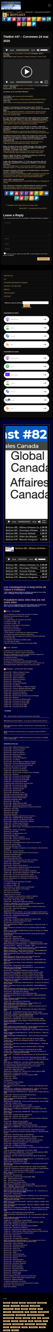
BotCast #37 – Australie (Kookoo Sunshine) (18, 1114)
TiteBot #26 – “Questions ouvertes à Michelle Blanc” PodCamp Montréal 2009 (24, 1047)
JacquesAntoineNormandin (35, 1315)
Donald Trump (8, 1308)
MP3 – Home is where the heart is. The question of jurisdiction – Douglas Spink (24, 1172)
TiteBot (42, 1327)
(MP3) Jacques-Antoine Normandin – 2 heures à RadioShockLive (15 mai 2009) (25, 1086)
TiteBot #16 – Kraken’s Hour (13, 1103)
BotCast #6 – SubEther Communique (15, 1270)
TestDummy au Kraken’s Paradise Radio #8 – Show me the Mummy (25, 1166)
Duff (17, 1308)
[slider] (44, 49)
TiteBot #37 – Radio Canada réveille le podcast (19, 861)
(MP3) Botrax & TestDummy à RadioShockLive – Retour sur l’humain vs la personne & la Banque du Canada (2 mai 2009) (26, 1089)
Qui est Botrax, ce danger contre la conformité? (19, 652)
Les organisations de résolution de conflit (17, 620)
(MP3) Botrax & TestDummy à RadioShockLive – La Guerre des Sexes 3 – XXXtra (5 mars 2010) (26, 980)
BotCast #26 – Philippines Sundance (15, 1224)
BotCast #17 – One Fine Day (13, 1250)
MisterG (7, 1321)
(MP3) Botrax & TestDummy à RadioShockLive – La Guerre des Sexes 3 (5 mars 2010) (26, 983)
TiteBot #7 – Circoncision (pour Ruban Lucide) (19, 1170)
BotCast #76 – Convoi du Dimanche (15, 683)
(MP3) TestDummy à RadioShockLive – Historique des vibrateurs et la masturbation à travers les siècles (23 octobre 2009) (26, 1027)
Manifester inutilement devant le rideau (16, 616)
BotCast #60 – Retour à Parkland (14, 837)
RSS (44, 56)
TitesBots (19, 12)
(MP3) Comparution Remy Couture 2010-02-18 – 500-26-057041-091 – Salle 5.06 (25, 995)
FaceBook (7, 1312)
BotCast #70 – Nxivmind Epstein (14, 788)
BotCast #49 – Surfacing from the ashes (16, 915)
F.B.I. (40, 1308)
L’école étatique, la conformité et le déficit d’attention (21, 632)
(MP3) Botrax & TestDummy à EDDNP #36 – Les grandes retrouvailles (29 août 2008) (26, 1164)
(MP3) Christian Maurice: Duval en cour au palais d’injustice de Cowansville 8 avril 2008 (24, 1199)
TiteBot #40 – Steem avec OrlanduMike (16, 825)
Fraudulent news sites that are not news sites (24, 601)
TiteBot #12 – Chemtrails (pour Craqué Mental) (19, 1134)
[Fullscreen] (46, 82)
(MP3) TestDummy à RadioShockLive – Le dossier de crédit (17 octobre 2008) (26, 1148)
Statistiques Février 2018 (12, 840)
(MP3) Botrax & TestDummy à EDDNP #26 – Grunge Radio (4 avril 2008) (26, 1207)
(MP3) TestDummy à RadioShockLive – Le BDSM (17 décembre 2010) (25, 944)
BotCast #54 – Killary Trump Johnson (16, 865)
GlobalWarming (43, 1312)
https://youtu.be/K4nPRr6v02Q (13, 158)
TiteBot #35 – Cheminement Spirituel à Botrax (18, 901)
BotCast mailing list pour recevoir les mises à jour (20, 1276)
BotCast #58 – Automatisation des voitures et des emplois (22, 842)
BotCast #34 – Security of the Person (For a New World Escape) (24, 1129)
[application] (26, 50)
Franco (33, 1312)
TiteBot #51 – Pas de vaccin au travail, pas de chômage (21, 695)
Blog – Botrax (11, 647)
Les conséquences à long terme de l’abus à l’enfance (25, 588)
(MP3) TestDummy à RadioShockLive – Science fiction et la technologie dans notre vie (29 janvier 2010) (22, 1003)
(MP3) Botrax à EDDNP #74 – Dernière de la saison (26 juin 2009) (24, 1071)
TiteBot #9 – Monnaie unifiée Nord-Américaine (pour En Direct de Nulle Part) (25, 1156)
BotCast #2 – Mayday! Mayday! (13, 1279)
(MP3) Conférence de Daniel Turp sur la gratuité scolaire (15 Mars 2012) (25, 732)
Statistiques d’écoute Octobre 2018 (15, 797)
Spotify (27, 56)
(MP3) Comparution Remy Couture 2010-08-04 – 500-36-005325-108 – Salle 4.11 (25, 963)
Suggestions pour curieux (12, 630)
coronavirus (15, 1305)
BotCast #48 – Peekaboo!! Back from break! (17, 921)
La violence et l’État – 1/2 (12, 623)
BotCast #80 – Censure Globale (14, 676)
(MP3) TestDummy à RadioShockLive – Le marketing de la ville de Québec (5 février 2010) (25, 998)
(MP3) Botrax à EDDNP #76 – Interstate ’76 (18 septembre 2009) (24, 1062)
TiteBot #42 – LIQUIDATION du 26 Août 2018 (18, 817)
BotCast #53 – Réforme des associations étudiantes (20, 871)
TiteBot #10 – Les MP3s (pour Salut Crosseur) (18, 1145)
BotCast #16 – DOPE (10, 1252)
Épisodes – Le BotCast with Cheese (19, 669)
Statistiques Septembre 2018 (13, 799)
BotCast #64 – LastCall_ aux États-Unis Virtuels (19, 819)
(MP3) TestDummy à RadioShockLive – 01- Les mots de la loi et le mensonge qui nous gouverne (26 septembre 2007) (25, 1241)
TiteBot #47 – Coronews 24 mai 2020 (15, 704)
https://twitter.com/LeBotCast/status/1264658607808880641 (23, 102)
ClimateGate (31, 1302)
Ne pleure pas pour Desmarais (13, 659)
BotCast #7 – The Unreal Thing (14, 1268)
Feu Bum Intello (18, 1312)
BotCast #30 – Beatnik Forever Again (15, 1161)
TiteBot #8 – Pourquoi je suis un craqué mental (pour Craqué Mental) (26, 1168)
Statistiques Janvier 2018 (12, 844)
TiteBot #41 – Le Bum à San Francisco (16, 823)
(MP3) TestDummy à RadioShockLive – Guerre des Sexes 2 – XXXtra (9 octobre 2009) (26, 1033)
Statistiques (9, 293)
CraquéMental (35, 1305)
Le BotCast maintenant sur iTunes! (15, 1281)
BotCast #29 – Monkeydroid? (13, 1175)
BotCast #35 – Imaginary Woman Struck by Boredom (20, 1125)
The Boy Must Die (9, 638)
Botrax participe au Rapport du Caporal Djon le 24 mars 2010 (23, 972)
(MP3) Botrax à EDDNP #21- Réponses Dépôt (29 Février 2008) (23, 1222)
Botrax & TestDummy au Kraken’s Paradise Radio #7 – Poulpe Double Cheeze (26, 1132)
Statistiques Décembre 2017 (12, 846)
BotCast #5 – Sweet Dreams (12, 1272)
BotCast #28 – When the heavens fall (15, 1189)
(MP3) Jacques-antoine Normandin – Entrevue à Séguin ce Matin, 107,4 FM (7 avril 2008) (26, 1202)
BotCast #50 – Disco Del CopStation (15, 908)
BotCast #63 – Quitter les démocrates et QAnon (19, 821)
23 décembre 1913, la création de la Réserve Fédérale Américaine (24, 636)
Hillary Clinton (20, 1315)
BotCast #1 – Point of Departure (14, 1285)
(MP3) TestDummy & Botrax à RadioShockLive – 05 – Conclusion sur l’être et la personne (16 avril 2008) (26, 1191)
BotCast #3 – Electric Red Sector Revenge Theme (19, 1277)
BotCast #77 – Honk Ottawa (12, 681)
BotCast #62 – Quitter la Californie (15, 829)
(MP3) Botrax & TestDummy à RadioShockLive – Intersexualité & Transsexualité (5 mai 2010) (24, 968)
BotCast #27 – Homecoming (12, 1193)
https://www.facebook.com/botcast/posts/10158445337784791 (24, 99)
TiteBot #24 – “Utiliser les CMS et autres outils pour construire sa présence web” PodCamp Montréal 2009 (25, 1052)
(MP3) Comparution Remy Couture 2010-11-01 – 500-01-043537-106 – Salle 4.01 (25, 954)
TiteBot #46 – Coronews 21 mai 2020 (15, 706)
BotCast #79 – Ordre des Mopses (14, 677)
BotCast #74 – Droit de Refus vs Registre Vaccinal (20, 686)
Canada (22, 1302)
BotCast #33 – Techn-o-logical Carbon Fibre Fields (20, 1138)
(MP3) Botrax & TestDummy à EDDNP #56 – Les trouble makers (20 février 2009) (25, 1109)
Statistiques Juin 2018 (11, 812)
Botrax (14, 1302)
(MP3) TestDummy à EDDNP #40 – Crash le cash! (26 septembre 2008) (26, 1152)
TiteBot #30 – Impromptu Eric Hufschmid (17, 1001)
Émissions (10, 12)
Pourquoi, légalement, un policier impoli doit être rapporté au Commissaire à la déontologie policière (24, 655)
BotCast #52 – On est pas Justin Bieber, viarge (19, 874)
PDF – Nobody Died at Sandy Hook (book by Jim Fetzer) (22, 716)
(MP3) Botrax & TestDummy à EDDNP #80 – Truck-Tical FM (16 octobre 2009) (26, 1030)
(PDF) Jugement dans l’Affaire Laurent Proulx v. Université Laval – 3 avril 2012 (25, 726)
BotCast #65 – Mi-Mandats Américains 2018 (17, 805)
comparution (42, 1302)
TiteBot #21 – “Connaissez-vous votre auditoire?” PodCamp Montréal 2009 (26, 1059)
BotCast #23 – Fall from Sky (12, 1236)
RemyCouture (29, 1324)
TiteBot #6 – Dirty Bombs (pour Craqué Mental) (19, 1212)
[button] (26, 71)
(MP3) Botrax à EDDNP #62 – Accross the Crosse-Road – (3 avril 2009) (26, 1101)
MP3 (31, 1321)
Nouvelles (8, 275)
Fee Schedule (8, 1080)
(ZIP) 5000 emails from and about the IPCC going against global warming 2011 (24, 934)
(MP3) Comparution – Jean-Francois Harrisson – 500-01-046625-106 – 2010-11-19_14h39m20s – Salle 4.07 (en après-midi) (25, 948)
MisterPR (23, 1321)
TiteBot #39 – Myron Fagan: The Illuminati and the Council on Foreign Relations (26, 827)
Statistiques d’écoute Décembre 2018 (15, 794)
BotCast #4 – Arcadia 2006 (12, 1274)
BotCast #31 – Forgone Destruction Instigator (18, 1154)
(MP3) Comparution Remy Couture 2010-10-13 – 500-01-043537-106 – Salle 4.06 (25, 960)
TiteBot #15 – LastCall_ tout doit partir (16, 1116)
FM (27, 1312)
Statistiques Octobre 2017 (12, 856)
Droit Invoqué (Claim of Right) (13, 1082)
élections (15, 1330)
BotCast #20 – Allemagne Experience (15, 1245)
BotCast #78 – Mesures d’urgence (14, 679)
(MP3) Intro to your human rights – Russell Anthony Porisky (23, 1140)
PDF (45, 1321)
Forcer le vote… (9, 618)
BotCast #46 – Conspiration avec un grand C (18, 965)
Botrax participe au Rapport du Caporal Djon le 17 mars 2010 (23, 977)
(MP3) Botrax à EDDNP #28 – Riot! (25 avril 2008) (19, 1184)
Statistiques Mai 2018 (10, 814)
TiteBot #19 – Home (10, 1076)
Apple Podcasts (18, 56)
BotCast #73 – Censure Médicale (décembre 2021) (19, 688)
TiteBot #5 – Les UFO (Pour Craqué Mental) (18, 1220)
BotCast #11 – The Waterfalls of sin (15, 1261)
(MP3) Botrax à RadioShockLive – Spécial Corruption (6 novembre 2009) (25, 1024)
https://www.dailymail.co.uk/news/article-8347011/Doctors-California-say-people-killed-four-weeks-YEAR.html (23, 142)
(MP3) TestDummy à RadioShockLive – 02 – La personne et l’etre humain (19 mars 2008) (24, 1218)
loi (39, 1318)
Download (27, 53)
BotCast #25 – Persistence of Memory (16, 1227)
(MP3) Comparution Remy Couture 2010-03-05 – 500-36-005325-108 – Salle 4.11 (25, 986)
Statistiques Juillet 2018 (11, 810)
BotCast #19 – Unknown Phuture (14, 1247)
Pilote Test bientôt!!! (10, 1286)
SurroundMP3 (15, 1327)
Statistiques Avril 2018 (11, 831)
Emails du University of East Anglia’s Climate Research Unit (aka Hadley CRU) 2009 (24, 1021)
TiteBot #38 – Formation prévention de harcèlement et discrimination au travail (26, 848)
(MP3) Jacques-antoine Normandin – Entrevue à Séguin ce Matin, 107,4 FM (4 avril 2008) (26, 1205)
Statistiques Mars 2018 (11, 835)
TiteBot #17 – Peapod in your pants (15, 1096)
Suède (24, 1327)
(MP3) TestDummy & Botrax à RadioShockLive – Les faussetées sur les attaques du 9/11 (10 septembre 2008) (26, 1159)
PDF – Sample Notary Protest (13, 1178)
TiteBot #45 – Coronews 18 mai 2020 (15, 787)
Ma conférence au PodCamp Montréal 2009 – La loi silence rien (24, 663)
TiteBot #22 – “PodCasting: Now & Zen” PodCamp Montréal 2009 (24, 1057)
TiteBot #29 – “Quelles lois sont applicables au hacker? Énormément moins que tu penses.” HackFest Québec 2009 (26, 1014)
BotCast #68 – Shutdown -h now (14, 792)
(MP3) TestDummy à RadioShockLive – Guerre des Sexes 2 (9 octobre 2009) (26, 1036)
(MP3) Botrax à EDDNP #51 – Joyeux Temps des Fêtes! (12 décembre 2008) (25, 1127)
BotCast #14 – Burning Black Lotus (15, 1256)
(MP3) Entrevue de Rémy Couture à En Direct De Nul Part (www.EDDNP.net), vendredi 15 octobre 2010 (22, 957)
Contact (7, 296)
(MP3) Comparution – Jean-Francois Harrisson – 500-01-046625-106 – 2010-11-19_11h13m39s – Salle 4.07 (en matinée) (25, 951)
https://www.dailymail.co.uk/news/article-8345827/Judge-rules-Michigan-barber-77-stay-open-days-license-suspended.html (24, 166)
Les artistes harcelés (10, 657)
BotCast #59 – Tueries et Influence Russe (17, 839)
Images (7, 289)
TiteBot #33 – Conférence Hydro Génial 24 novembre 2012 (22, 919)
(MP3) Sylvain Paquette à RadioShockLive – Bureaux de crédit (23, 1136)
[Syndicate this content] (5, 611)
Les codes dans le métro (12, 641)
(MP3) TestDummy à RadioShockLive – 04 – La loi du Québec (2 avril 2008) (25, 1210)
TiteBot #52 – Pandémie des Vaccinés (16, 694)
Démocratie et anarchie (11, 627)
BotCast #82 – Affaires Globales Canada (16, 672)
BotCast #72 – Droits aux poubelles (15, 692)
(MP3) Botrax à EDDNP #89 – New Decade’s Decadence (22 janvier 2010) (25, 1009)
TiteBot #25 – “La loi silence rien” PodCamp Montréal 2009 (23, 1049)
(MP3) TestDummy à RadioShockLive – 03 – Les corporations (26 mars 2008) (26, 1215)
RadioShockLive (18, 1324)
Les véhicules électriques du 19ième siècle (17, 639)
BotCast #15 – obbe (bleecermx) (14, 1254)
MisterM (15, 1321)
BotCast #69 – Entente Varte (12, 790)
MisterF (46, 1318)
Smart (6, 1327)
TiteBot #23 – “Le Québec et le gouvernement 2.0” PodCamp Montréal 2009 (26, 1055)
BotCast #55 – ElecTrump (12, 863)
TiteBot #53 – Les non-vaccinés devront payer (18, 690)
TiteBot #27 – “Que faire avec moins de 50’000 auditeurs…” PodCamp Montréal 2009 (26, 1044)
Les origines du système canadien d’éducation (19, 634)
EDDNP (24, 1308)
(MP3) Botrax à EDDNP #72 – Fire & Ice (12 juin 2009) (20, 1074)
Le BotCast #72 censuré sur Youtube (15, 767)
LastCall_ (26, 1318)
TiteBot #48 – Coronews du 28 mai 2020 (16, 703)
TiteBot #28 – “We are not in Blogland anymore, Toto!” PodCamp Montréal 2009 (25, 1041)
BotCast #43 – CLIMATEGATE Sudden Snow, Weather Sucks (23, 1012)
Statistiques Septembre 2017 (13, 858)
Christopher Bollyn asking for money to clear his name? (22, 664)
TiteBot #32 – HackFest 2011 (13, 936)
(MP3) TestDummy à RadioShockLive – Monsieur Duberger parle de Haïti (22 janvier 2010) (25, 1006)
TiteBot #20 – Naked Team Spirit (14, 1069)
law (33, 1318)
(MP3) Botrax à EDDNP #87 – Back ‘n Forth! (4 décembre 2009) (23, 1018)
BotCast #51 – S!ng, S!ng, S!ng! (14, 899)
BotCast (7, 1302)
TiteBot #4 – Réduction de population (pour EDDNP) (20, 1225)
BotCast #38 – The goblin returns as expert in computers (22, 1107)
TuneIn (39, 56)
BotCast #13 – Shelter (11, 1257)
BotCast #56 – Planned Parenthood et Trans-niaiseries (21, 852)
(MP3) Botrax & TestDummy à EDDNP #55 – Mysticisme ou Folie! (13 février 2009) (25, 1112)
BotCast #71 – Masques (11, 697)
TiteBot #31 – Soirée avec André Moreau (17, 940)
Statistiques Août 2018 (11, 808)
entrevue (32, 1308)
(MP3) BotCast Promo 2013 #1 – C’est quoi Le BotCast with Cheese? (25, 721)
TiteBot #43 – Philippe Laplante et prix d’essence (19, 816)
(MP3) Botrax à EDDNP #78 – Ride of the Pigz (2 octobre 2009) (23, 1038)
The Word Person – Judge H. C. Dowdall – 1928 (19, 945)
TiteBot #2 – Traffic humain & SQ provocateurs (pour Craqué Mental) (26, 1231)
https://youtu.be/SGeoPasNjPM (22, 96)
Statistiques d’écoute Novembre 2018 (15, 796)
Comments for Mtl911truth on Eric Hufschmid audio (20, 661)
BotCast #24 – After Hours (12, 1235)
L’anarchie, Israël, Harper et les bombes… (17, 625)
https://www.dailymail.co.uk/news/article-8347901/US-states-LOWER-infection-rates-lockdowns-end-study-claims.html (24, 151)
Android (33, 56)
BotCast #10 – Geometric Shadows (15, 1263)
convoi (6, 1305)
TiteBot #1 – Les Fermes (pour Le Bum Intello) (18, 1233)
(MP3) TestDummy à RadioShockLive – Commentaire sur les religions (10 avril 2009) (26, 1099)
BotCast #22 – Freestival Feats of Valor (16, 1238)
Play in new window (16, 53)
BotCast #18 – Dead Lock (12, 1248)
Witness (7, 1330)
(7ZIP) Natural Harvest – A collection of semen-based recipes (23, 942)
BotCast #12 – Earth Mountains (14, 1259)
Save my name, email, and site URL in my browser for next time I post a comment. (25, 254)
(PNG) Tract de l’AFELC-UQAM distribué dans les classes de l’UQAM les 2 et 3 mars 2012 (26, 738)
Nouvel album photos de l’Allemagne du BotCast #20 (21, 878)
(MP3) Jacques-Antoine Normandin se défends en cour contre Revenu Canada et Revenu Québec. (26, 1196)
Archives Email (26, 307)
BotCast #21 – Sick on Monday (13, 1243)
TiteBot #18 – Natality (10, 1078)
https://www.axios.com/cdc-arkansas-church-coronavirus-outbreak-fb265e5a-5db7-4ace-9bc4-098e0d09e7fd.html (23, 187)
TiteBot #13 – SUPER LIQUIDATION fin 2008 (18, 1123)
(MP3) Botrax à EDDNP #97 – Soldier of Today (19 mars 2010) (23, 974)
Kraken (18, 1318)
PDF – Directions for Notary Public (15, 1182)
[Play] (7, 50)
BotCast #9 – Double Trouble (13, 1265)
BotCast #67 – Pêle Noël (11, 801)
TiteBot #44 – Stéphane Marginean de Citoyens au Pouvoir (22, 807)
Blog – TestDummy (13, 611)
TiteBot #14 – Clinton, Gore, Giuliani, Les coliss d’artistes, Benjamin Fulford (26, 1119)
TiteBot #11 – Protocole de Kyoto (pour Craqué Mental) (21, 1142)
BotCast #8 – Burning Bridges (13, 1267)
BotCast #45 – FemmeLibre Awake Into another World (21, 970)
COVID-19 (24, 1305)
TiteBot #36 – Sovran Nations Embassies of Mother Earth (22, 872)
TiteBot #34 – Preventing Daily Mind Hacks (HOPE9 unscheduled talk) (26, 913)
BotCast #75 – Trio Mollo (12, 685)
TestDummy (33, 1327)
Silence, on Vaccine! (12, 286)
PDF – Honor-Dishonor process (14, 1180)
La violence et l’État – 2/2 (12, 621)
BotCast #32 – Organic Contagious (15, 1143)
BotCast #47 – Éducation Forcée (14, 938)
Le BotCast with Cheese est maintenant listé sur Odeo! (21, 1283)
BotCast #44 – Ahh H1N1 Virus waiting (16, 991)
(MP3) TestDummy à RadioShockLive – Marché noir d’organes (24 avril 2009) (26, 1092)
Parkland (38, 1321)
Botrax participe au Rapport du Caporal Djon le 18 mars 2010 (23, 976)
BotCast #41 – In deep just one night (15, 1073)
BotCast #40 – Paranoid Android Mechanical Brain (20, 1094)
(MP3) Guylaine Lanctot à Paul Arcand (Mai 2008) (19, 1177)
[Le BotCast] (11, 5)
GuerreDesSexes (9, 1315)
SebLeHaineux (41, 1324)
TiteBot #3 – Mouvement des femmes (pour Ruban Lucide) (22, 1229)
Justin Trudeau (8, 1318)
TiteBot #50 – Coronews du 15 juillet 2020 (17, 699)
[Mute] (38, 50)
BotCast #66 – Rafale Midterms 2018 (15, 803)
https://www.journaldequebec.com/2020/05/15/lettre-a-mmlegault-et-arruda (26, 181)
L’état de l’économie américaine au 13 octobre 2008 (20, 643)
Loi (5, 279)
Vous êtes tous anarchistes (12, 629)
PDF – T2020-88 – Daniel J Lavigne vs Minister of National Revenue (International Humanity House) (25, 1186)
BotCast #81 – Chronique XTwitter (14, 674)
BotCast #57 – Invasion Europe (14, 851)
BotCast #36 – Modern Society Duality (16, 1121)
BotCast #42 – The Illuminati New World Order (18, 1017)
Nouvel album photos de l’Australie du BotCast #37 (20, 876)
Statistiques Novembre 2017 (12, 854)
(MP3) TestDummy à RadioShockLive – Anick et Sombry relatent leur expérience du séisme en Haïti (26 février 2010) (25, 989)
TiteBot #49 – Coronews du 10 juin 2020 (16, 701)
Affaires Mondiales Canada (15, 282)
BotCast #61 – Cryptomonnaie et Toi (15, 833)
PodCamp (7, 1324)
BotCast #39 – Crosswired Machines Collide (18, 1105)
